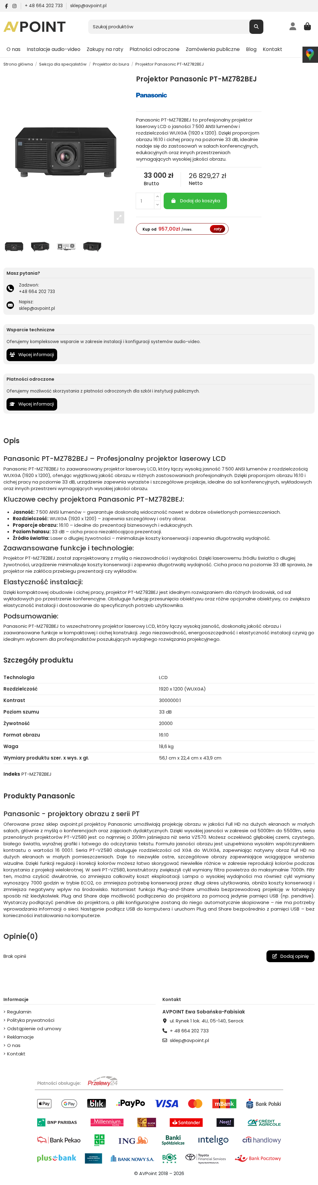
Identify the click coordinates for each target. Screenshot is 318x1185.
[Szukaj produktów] (256, 27)
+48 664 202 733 (37, 292)
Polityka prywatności (30, 1020)
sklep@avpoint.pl (88, 5)
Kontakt (16, 1053)
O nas (13, 1045)
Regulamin (19, 1011)
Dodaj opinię (294, 956)
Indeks (11, 774)
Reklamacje (20, 1037)
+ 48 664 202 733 (44, 5)
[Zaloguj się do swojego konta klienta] (293, 27)
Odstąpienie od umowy (34, 1028)
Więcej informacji (35, 355)
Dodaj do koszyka (200, 200)
